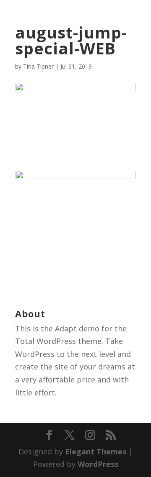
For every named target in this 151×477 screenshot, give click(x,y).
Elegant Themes (95, 451)
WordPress (98, 464)
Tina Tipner (38, 66)
